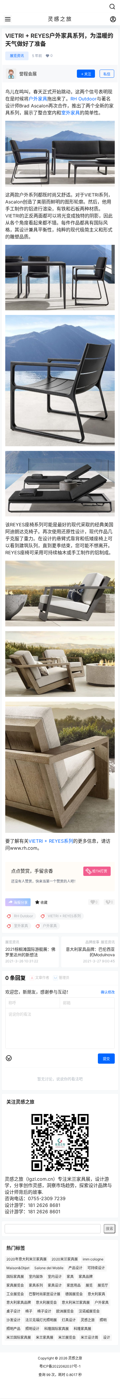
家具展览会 (15, 1285)
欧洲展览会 (65, 1311)
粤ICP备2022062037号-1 (60, 1366)
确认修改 (108, 992)
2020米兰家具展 (65, 1259)
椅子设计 (44, 1311)
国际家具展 (15, 1276)
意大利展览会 (46, 1302)
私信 (106, 74)
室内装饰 (36, 1276)
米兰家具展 (44, 1337)
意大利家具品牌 (18, 1302)
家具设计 (55, 1285)
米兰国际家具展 (18, 1337)
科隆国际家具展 (56, 1329)
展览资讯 (17, 56)
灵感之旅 (88, 1320)
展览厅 (103, 1285)
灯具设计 (69, 1320)
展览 (89, 1285)
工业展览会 (15, 1294)
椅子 (28, 1311)
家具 (70, 1276)
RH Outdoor (83, 99)
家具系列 (36, 1285)
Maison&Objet (17, 1268)
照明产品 (13, 1329)
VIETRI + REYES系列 (51, 841)
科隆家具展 (82, 1329)
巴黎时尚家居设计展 (44, 1294)
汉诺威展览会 (89, 1311)
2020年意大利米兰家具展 (26, 1259)
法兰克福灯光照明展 (41, 1320)
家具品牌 (86, 1276)
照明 (103, 1320)
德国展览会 (74, 1294)
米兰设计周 (89, 1337)
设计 (106, 1337)
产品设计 (75, 1268)
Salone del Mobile (48, 1268)
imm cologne (93, 1259)
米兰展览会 (67, 1337)
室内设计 (55, 1276)
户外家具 (38, 99)
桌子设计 (13, 1311)
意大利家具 (96, 1294)
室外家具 (70, 113)
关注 (87, 74)
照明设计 (32, 1329)
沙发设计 (13, 1320)
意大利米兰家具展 (76, 1302)
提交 (106, 1059)
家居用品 (74, 1285)
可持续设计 (96, 1268)
